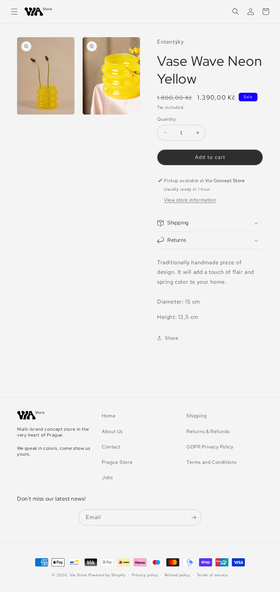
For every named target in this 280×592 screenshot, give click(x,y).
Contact (111, 447)
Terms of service (212, 575)
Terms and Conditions (211, 462)
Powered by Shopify (106, 575)
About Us (112, 431)
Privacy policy (145, 575)
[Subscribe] (193, 517)
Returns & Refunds (207, 431)
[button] (14, 11)
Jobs (107, 477)
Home (108, 416)
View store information (190, 200)
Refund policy (177, 575)
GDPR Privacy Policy (209, 447)
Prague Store (117, 462)
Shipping (196, 416)
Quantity (166, 119)
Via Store (78, 575)
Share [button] (172, 338)
